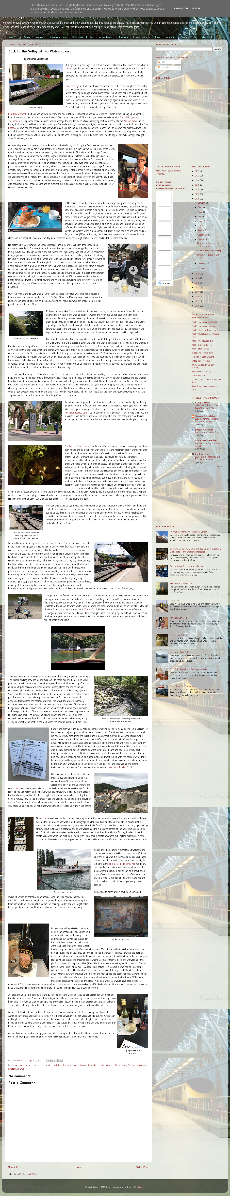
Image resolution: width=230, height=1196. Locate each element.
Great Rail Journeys (201, 361)
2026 (197, 306)
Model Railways (141, 37)
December (203, 268)
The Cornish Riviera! (178, 635)
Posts (162, 62)
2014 (197, 181)
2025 (197, 301)
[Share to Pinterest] (61, 1060)
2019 (197, 274)
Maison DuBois (131, 121)
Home (79, 1167)
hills (90, 1065)
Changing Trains (58, 37)
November (203, 263)
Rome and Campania (178, 618)
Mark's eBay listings (200, 349)
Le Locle (70, 69)
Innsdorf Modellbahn (204, 430)
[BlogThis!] (51, 1060)
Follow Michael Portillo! (201, 372)
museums (110, 1065)
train (22, 1069)
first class (67, 1065)
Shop (157, 37)
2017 (197, 194)
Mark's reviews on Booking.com (205, 326)
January (202, 203)
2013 (197, 176)
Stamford (207, 37)
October (202, 240)
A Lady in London (202, 403)
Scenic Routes (106, 37)
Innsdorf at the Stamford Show (207, 433)
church (27, 1065)
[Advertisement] (189, 135)
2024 (197, 297)
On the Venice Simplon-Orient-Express (187, 566)
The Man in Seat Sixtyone (203, 357)
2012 (197, 171)
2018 (197, 199)
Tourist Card (90, 610)
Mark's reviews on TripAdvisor (204, 322)
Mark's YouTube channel (202, 345)
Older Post (142, 1167)
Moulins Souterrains (79, 446)
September (203, 235)
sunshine (142, 1065)
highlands (83, 1065)
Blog (11, 37)
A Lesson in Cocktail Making (209, 251)
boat (16, 1065)
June (200, 221)
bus (21, 1065)
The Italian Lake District (180, 652)
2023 (197, 292)
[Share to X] (54, 1060)
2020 (197, 278)
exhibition (57, 1065)
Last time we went (17, 114)
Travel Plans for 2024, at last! (182, 686)
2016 (197, 190)
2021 (197, 283)
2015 (197, 185)
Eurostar (48, 1065)
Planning (123, 37)
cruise (33, 1065)
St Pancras (133, 1065)
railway (124, 1065)
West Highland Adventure (181, 584)
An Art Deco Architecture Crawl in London (188, 532)
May (200, 217)
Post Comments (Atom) (28, 1174)
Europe (41, 1065)
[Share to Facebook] (57, 1060)
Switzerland (13, 1069)
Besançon (13, 128)
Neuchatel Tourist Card (76, 413)
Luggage (40, 37)
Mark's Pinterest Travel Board (205, 330)
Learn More (180, 8)
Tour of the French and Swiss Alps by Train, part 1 (191, 669)
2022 (197, 288)
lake (94, 1065)
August (201, 230)
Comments (164, 68)
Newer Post (15, 1167)
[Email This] (48, 1060)
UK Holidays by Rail (82, 37)
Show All (219, 466)
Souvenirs (171, 37)
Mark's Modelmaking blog (202, 341)
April (200, 212)
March (201, 207)
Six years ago (72, 86)
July (200, 226)
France (75, 1065)
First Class (24, 37)
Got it (196, 8)
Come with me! (188, 37)
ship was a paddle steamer (122, 864)
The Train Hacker (199, 376)
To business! (174, 601)
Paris (117, 1065)
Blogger (141, 1187)
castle (18, 788)
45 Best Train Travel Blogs (202, 353)
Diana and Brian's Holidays (206, 416)
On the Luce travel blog (206, 441)
